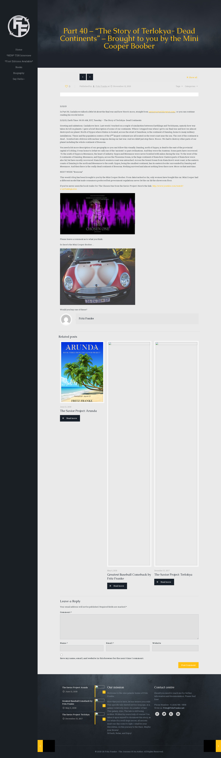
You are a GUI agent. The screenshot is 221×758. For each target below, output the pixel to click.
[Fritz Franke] (19, 19)
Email (110, 643)
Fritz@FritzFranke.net (173, 708)
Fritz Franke (101, 86)
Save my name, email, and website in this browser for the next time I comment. (102, 658)
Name (64, 643)
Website (156, 643)
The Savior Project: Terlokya (173, 575)
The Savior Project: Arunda (78, 411)
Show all (193, 77)
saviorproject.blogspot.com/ (162, 111)
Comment (66, 612)
